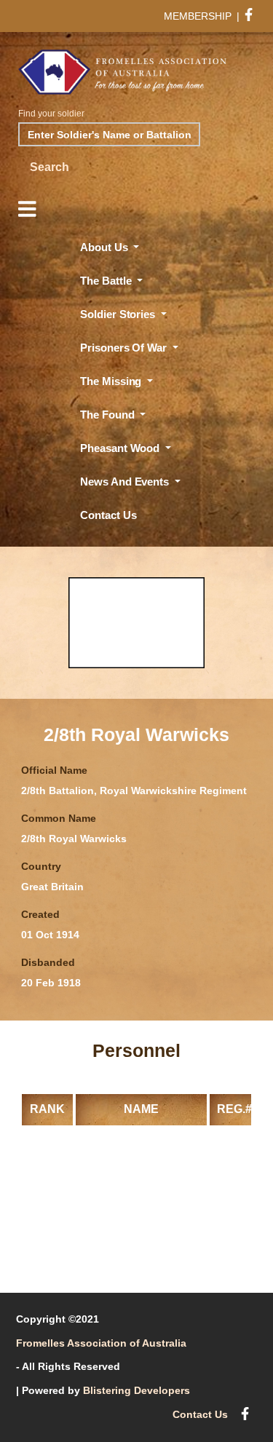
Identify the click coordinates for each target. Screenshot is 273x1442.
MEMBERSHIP (198, 16)
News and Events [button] (125, 481)
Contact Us (108, 515)
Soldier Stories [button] (118, 314)
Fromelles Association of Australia (101, 1343)
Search (49, 167)
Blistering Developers (136, 1390)
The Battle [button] (107, 280)
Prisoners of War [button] (124, 347)
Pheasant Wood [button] (121, 448)
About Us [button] (105, 247)
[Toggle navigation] (26, 209)
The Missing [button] (112, 381)
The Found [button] (108, 414)
